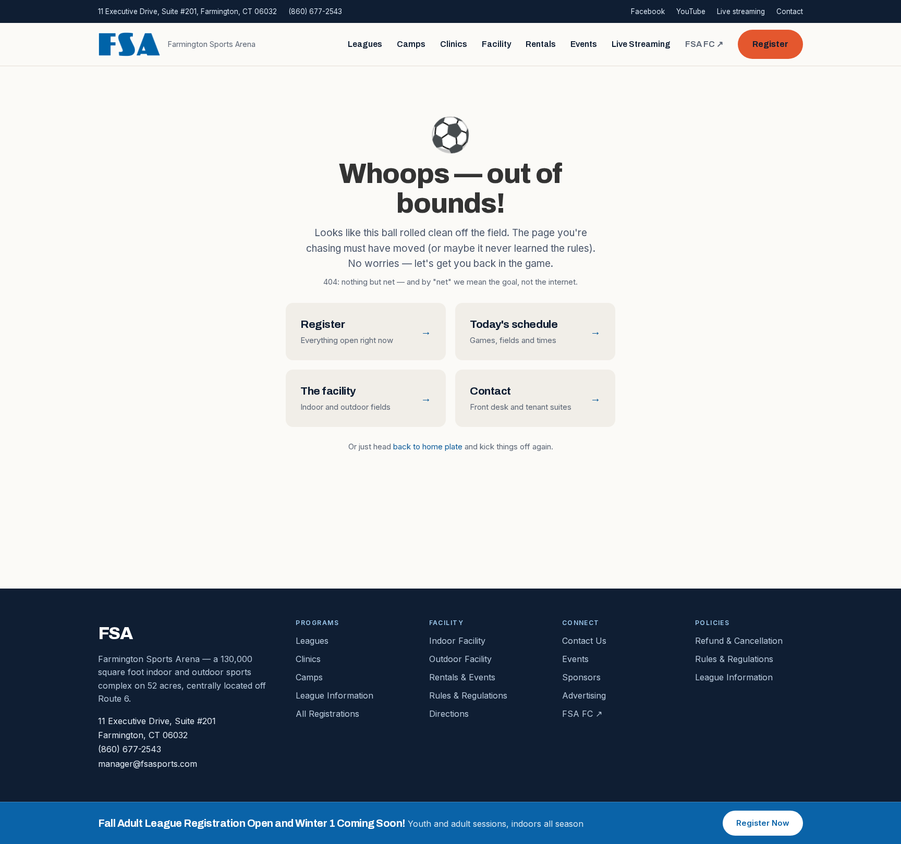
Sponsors (581, 677)
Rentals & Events (462, 677)
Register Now (762, 823)
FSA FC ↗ (704, 44)
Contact (789, 11)
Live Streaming (641, 44)
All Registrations (327, 713)
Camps (411, 44)
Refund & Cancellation (739, 640)
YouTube (690, 11)
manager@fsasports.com (147, 764)
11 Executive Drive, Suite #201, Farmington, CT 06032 (187, 11)
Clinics (453, 44)
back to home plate (427, 446)
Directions (449, 713)
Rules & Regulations (468, 695)
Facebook (648, 11)
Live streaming (741, 11)
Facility (496, 44)
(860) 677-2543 (315, 11)
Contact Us (584, 640)
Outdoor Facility (460, 659)
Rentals (541, 44)
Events (583, 44)
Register (770, 44)
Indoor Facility (457, 640)
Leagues (365, 44)
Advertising (584, 695)
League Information (334, 695)
